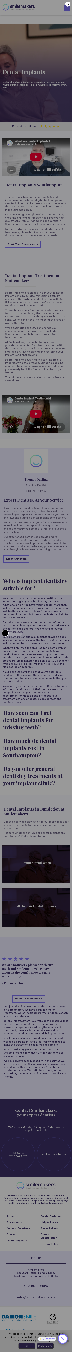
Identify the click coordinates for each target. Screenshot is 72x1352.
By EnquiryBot (48, 1339)
